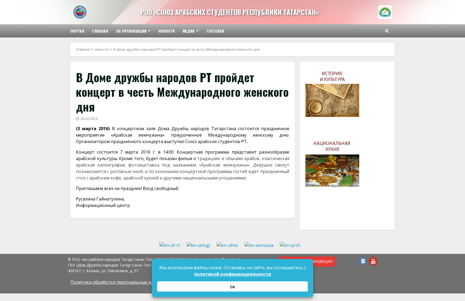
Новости (166, 31)
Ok (232, 286)
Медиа (189, 31)
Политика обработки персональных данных (117, 282)
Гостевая (215, 31)
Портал (77, 31)
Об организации (131, 31)
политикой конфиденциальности (232, 274)
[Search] (387, 31)
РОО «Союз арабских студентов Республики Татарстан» (230, 12)
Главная (100, 31)
